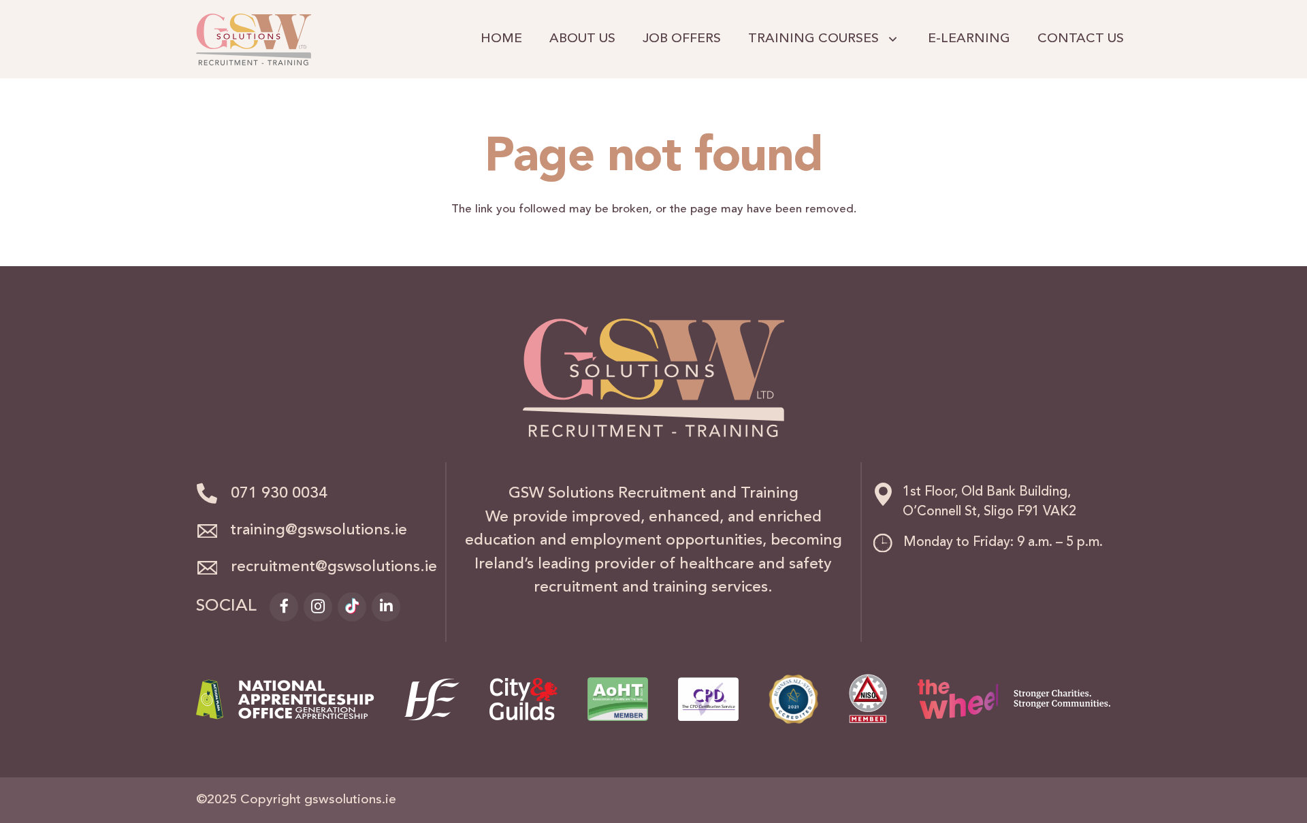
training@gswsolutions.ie (319, 530)
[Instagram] (318, 606)
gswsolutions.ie (350, 800)
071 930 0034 (279, 494)
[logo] (253, 39)
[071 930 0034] (213, 494)
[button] (890, 39)
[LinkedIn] (386, 606)
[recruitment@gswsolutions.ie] (213, 568)
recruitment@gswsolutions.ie (334, 567)
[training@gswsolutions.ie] (213, 531)
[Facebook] (284, 606)
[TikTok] (352, 606)
